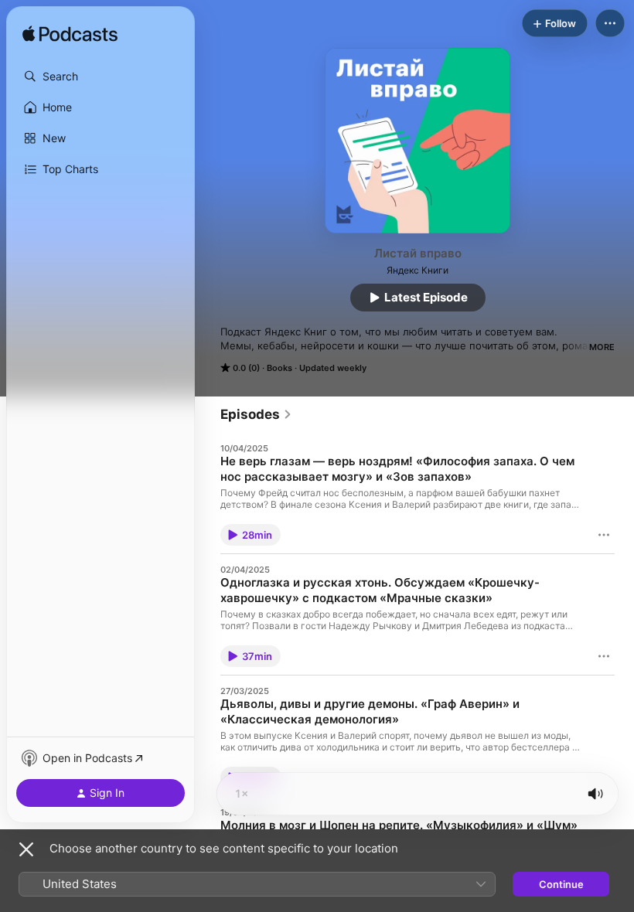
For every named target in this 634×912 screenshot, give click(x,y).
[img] (70, 35)
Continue (561, 884)
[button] (100, 76)
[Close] (26, 849)
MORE (602, 347)
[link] (256, 414)
